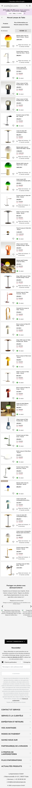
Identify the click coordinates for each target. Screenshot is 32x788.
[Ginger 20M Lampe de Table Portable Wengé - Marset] (16, 281)
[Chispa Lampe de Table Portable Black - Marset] (16, 88)
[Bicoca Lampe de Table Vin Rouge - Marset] (16, 393)
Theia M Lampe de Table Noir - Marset (23, 228)
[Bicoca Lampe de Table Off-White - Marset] (16, 329)
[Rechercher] (27, 6)
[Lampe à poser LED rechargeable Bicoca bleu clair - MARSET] (16, 504)
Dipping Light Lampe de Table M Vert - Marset (22, 164)
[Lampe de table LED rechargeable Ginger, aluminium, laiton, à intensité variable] (16, 520)
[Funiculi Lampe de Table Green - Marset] (16, 440)
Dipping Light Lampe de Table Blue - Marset (22, 483)
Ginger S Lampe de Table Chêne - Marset (22, 372)
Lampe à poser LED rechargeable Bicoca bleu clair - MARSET (22, 499)
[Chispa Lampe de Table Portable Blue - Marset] (16, 425)
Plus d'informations (11, 760)
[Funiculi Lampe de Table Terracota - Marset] (16, 298)
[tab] (16, 710)
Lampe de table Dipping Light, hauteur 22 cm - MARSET (22, 404)
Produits (5, 23)
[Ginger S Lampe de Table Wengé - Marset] (16, 217)
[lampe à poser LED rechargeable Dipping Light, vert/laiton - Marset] (16, 184)
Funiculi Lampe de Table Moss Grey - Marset (22, 467)
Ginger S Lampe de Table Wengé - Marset (22, 212)
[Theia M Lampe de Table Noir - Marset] (16, 233)
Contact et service (10, 709)
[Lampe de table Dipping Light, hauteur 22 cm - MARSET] (16, 409)
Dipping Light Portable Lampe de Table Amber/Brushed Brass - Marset (22, 260)
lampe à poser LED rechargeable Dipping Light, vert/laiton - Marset (23, 179)
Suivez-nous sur (9, 740)
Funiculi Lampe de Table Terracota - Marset (22, 293)
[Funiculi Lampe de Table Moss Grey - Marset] (16, 472)
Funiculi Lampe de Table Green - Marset (22, 435)
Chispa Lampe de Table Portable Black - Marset (22, 83)
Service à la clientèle (12, 716)
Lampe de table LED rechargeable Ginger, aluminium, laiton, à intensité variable (23, 515)
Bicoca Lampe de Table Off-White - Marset (23, 324)
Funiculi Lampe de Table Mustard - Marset (22, 548)
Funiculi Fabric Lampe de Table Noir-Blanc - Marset (22, 52)
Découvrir (23, 11)
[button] (13, 46)
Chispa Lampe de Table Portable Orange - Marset (22, 244)
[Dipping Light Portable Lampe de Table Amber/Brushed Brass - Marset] (16, 265)
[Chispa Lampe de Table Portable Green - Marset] (16, 104)
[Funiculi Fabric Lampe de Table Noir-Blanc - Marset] (16, 57)
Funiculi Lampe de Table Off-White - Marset (23, 196)
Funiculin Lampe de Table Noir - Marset (22, 115)
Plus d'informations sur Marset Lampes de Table (21, 23)
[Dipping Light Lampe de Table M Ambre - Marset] (16, 41)
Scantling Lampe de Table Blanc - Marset (22, 564)
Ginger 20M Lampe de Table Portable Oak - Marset (23, 340)
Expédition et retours (12, 722)
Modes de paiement (10, 734)
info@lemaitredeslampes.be (17, 782)
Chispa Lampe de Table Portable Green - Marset (22, 99)
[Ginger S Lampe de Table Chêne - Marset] (16, 377)
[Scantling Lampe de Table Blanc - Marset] (16, 569)
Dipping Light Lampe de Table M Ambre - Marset (22, 36)
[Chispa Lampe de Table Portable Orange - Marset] (16, 249)
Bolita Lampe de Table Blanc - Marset (23, 451)
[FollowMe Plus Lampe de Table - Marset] (16, 313)
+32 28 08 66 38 (20, 779)
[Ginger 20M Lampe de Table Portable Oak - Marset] (16, 345)
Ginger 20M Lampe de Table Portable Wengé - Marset (23, 276)
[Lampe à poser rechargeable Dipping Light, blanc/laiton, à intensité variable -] (16, 536)
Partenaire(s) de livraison (14, 746)
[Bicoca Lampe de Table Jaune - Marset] (16, 361)
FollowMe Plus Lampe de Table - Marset (22, 308)
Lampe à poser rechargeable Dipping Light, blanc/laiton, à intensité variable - (23, 531)
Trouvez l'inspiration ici (14, 641)
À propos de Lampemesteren (9, 753)
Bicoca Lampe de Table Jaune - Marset (23, 356)
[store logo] (12, 6)
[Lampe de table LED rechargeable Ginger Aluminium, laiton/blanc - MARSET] (16, 136)
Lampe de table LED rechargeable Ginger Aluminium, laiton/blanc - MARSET (22, 131)
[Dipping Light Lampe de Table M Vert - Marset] (16, 169)
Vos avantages (8, 728)
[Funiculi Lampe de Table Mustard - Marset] (16, 553)
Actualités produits (11, 766)
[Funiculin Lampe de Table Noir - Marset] (16, 120)
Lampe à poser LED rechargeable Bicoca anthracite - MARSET (21, 68)
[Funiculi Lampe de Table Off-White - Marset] (16, 201)
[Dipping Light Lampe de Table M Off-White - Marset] (16, 152)
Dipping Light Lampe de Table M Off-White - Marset (23, 147)
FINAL (15, 13)
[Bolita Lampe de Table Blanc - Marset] (16, 456)
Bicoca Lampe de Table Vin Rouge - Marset (23, 388)
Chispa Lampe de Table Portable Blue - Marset (22, 420)
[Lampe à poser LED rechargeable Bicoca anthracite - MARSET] (16, 73)
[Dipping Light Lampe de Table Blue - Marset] (16, 488)
